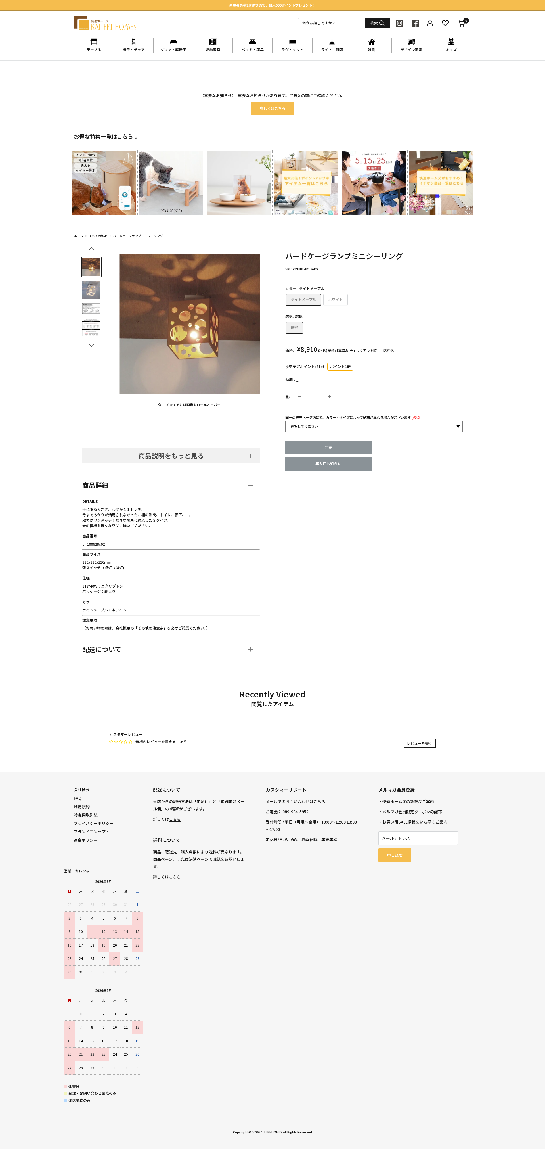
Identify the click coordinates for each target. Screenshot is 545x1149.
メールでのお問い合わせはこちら (295, 801)
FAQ (77, 798)
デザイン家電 (411, 49)
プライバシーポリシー (94, 823)
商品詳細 (95, 485)
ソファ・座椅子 (173, 49)
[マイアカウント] (430, 23)
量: (287, 396)
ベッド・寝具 (253, 49)
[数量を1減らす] (299, 396)
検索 (374, 23)
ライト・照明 (332, 49)
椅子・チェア (134, 49)
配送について (101, 649)
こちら (175, 819)
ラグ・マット (292, 49)
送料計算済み (338, 350)
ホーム (78, 235)
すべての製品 (98, 235)
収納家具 (213, 49)
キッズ (451, 49)
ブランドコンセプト (92, 831)
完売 (328, 447)
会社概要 (82, 789)
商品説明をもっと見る (171, 455)
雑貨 (371, 49)
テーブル (94, 49)
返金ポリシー (86, 840)
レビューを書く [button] (420, 743)
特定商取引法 (86, 815)
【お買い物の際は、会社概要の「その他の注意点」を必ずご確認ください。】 (146, 628)
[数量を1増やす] (330, 396)
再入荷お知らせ (328, 463)
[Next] (471, 177)
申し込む (395, 855)
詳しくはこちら (273, 108)
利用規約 (82, 806)
